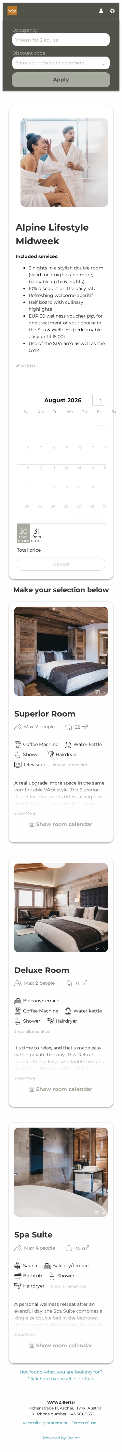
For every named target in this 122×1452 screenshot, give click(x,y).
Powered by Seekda (62, 1437)
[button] (98, 400)
